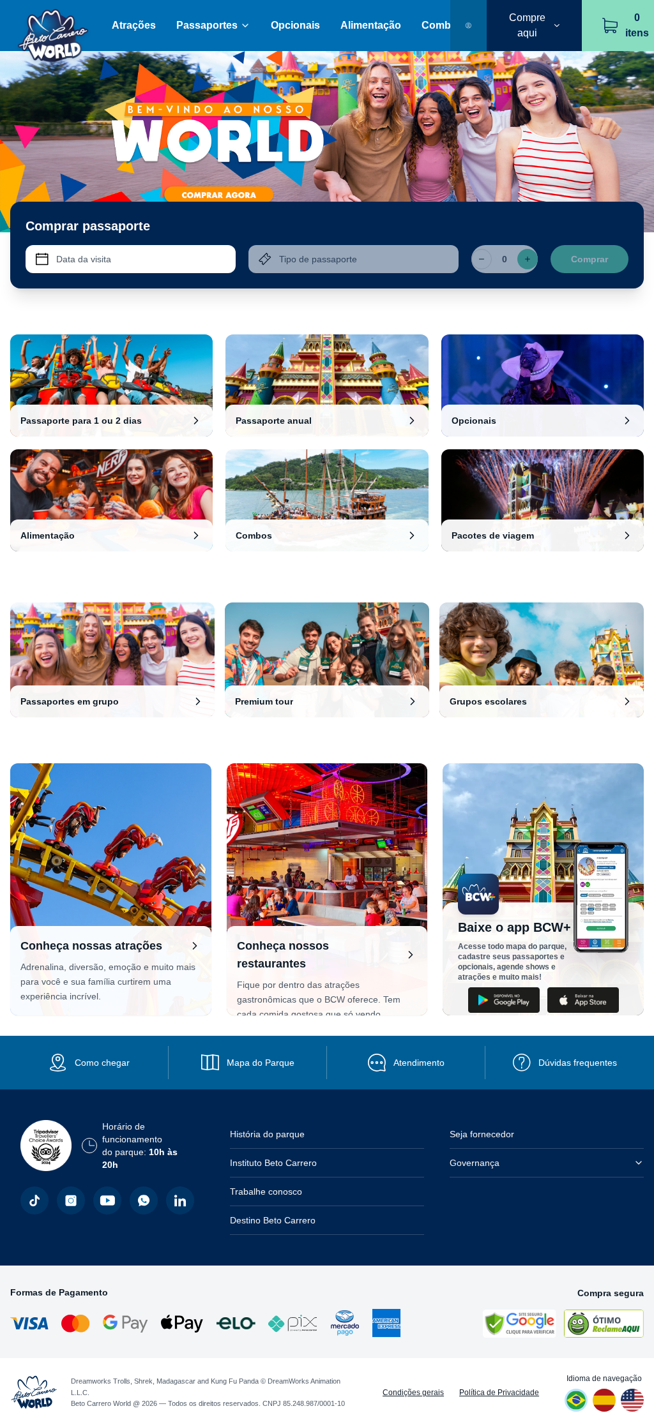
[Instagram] (71, 1200)
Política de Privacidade (499, 1392)
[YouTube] (107, 1200)
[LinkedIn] (180, 1200)
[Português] (576, 1400)
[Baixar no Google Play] (504, 1000)
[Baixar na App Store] (583, 1000)
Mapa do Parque (260, 1062)
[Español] (604, 1400)
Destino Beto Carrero (273, 1220)
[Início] (53, 26)
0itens (637, 25)
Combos (442, 25)
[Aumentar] (527, 259)
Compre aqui (527, 25)
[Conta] (468, 25)
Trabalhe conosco (266, 1191)
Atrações (134, 25)
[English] (632, 1400)
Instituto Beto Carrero (273, 1163)
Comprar (589, 259)
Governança (474, 1163)
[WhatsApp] (144, 1200)
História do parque (267, 1134)
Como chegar (102, 1062)
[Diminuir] (481, 259)
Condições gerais (413, 1392)
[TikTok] (34, 1200)
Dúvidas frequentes (577, 1062)
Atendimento (419, 1062)
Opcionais (295, 25)
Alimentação (370, 25)
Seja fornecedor (482, 1134)
